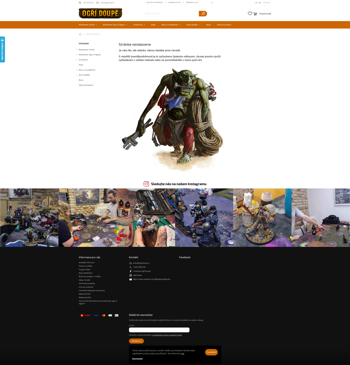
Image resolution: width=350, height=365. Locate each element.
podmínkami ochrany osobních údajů (167, 335)
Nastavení (137, 358)
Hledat (203, 13)
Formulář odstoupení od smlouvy (92, 290)
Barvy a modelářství (87, 70)
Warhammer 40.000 (86, 49)
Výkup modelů (84, 280)
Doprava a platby (174, 2)
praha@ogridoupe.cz (141, 263)
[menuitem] (88, 25)
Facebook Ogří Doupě (142, 271)
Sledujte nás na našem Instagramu (179, 184)
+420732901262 (139, 267)
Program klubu (192, 2)
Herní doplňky (84, 75)
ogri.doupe (137, 275)
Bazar (81, 80)
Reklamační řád (85, 297)
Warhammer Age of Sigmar (90, 54)
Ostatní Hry (83, 59)
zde (182, 353)
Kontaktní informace (154, 2)
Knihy (81, 65)
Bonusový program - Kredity (90, 276)
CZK (256, 3)
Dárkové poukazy (86, 85)
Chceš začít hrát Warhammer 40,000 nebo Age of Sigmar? (98, 302)
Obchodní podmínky (87, 283)
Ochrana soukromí (86, 287)
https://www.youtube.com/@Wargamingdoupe (151, 279)
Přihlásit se (136, 341)
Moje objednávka (85, 273)
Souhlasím (211, 352)
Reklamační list (84, 294)
